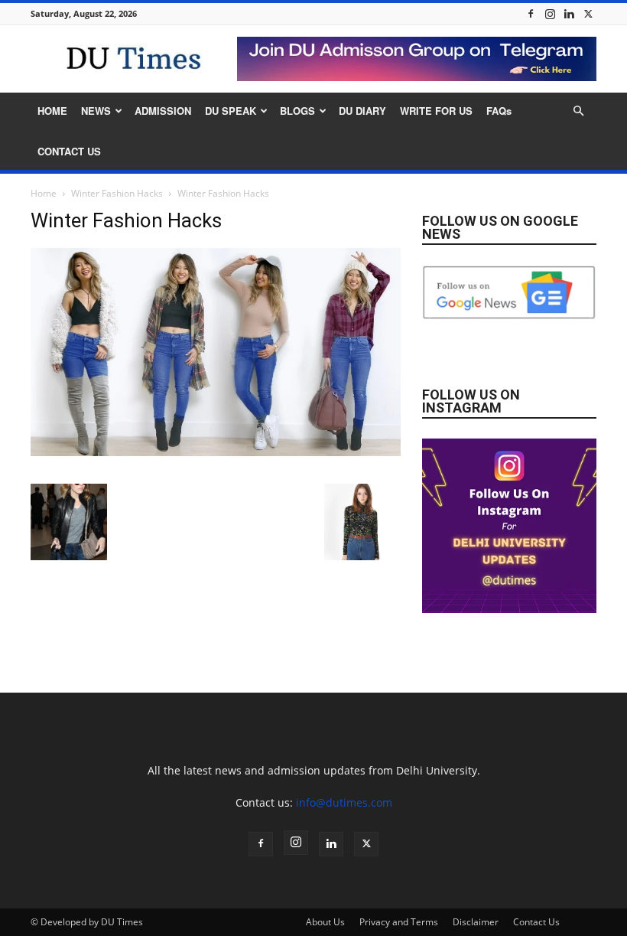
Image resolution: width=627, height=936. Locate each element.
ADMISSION (163, 110)
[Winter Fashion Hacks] (216, 451)
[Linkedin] (568, 13)
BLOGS (297, 110)
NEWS (96, 110)
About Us (325, 921)
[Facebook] (530, 13)
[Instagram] (549, 13)
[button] (578, 111)
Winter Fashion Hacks (117, 193)
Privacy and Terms (398, 921)
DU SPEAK (230, 110)
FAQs (499, 110)
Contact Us (536, 921)
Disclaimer (476, 921)
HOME (52, 110)
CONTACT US (69, 151)
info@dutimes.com (344, 802)
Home (44, 193)
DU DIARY (362, 110)
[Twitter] (588, 13)
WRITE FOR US (436, 110)
